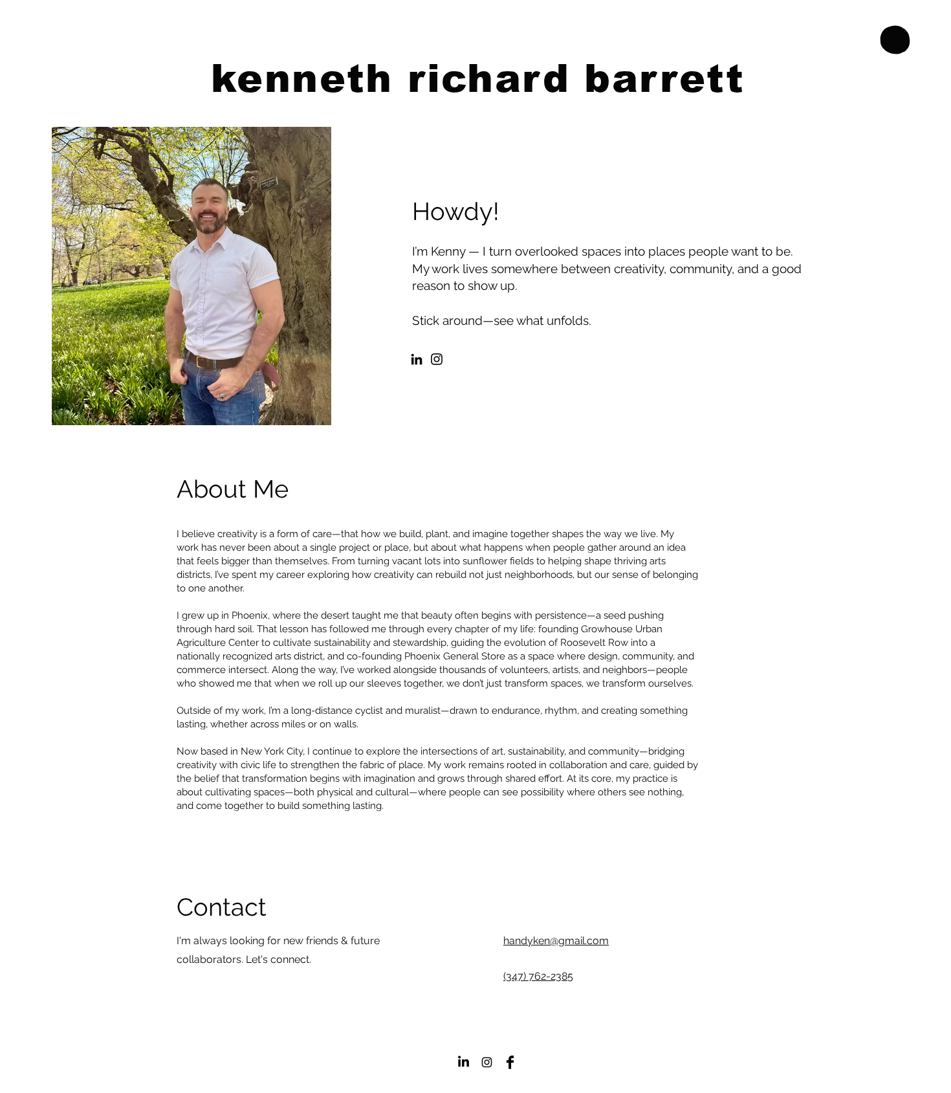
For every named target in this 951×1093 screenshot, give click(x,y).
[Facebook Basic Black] (510, 1062)
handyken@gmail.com (556, 940)
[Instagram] (436, 359)
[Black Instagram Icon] (487, 1062)
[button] (895, 40)
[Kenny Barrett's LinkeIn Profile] (463, 1062)
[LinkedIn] (416, 359)
